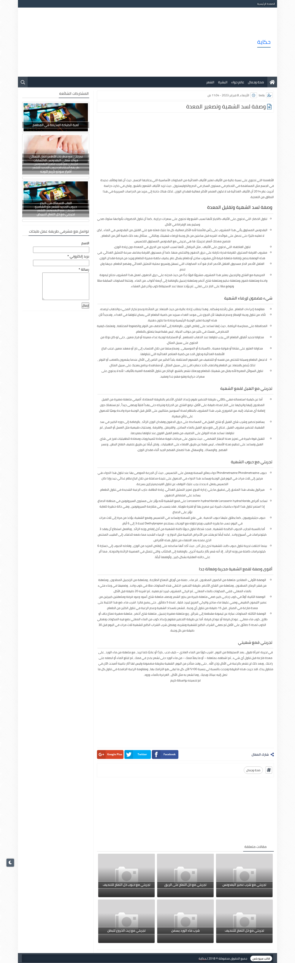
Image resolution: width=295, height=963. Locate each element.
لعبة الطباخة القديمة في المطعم (56, 125)
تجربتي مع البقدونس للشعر (56, 210)
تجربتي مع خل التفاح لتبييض (56, 214)
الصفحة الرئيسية (266, 3)
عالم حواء (237, 82)
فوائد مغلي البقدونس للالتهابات (55, 160)
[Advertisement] (103, 42)
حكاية (264, 42)
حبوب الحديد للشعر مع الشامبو (56, 207)
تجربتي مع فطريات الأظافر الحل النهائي (56, 157)
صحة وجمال (256, 82)
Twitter (142, 754)
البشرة (222, 82)
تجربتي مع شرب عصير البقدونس (56, 164)
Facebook (169, 754)
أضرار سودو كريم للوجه (55, 171)
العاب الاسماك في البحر (56, 203)
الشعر (210, 82)
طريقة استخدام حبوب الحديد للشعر (55, 168)
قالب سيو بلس (261, 958)
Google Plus (114, 754)
